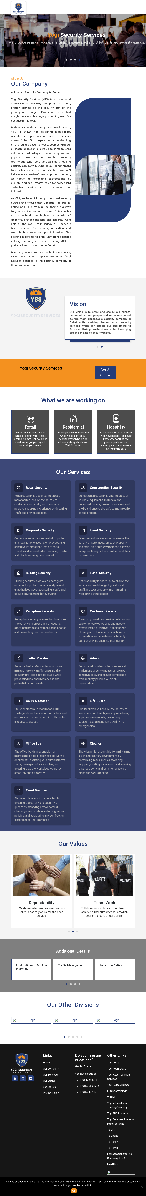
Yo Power (112, 1147)
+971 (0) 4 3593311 (86, 1079)
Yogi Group (113, 1062)
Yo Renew (113, 1141)
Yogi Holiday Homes (118, 1085)
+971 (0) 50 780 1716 (87, 1085)
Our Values (49, 1080)
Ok (73, 1190)
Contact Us (49, 1086)
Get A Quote (105, 372)
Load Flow (112, 1164)
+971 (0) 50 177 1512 (87, 1091)
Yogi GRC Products (118, 1113)
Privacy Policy (51, 1092)
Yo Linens (112, 1135)
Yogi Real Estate (116, 1068)
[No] (141, 1186)
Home (46, 1062)
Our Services (50, 1074)
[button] (66, 59)
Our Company (51, 1068)
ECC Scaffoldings (117, 1091)
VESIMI (111, 1097)
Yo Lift (111, 1129)
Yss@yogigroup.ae (86, 1073)
